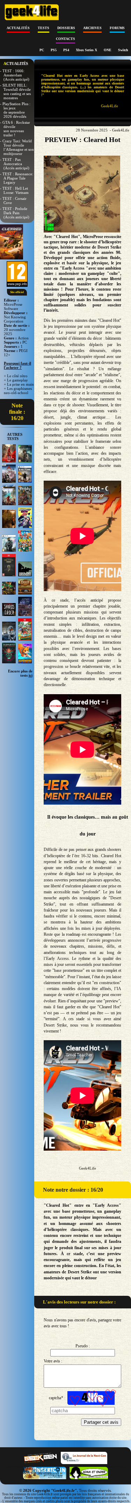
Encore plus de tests (20, 673)
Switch (123, 50)
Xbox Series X (87, 50)
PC (42, 50)
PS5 (54, 50)
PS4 (66, 50)
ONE (108, 50)
